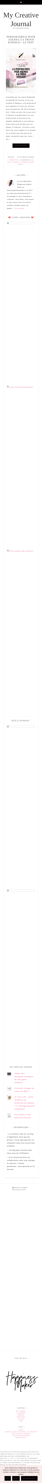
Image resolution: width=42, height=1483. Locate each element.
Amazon (21, 1415)
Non (16, 1478)
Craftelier (21, 1417)
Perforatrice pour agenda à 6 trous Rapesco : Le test (21, 39)
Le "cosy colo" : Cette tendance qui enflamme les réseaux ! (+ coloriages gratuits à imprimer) (24, 1103)
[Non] (39, 1474)
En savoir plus (29, 1478)
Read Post (21, 145)
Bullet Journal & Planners (17, 162)
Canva (21, 1430)
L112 (15, 1458)
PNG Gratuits (21, 1437)
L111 (9, 1458)
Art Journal (21, 1411)
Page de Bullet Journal (21, 1434)
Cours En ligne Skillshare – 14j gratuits (21, 1432)
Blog (32, 160)
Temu (21, 1421)
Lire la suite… (20, 208)
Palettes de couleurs (21, 1436)
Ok (8, 1478)
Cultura (21, 1419)
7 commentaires (13, 160)
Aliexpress (21, 1413)
